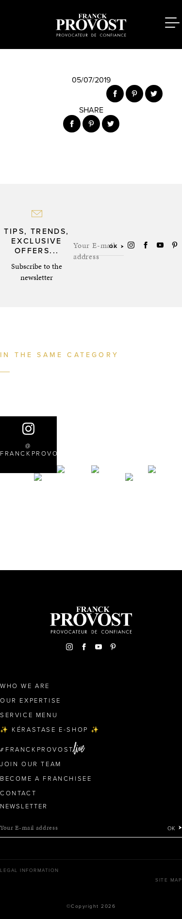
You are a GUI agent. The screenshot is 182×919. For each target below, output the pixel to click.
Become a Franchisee (46, 779)
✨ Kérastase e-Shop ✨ (50, 730)
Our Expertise (30, 701)
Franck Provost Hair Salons (91, 23)
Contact (18, 793)
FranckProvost (39, 750)
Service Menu (29, 715)
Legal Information (29, 870)
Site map (168, 880)
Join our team (31, 764)
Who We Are (25, 686)
